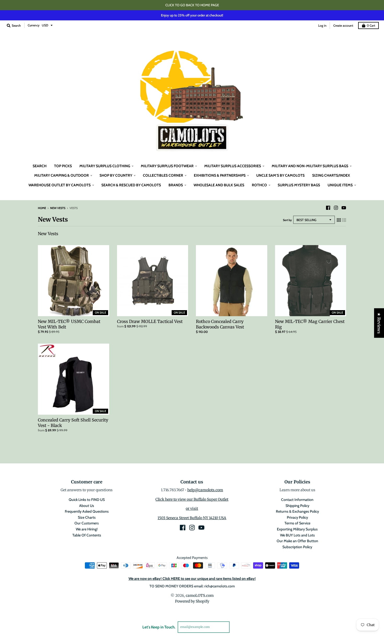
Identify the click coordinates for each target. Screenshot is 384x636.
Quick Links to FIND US (87, 499)
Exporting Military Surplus (297, 529)
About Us (86, 505)
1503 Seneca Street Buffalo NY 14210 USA (192, 518)
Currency (33, 25)
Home (42, 208)
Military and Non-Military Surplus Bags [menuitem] (310, 166)
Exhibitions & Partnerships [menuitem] (220, 175)
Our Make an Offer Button (297, 541)
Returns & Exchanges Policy (297, 511)
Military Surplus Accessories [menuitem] (232, 166)
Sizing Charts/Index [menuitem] (331, 175)
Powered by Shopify (192, 601)
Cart (371, 25)
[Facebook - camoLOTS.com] (328, 207)
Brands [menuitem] (175, 185)
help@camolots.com (205, 490)
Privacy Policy (297, 517)
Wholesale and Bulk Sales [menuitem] (219, 185)
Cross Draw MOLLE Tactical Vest (150, 321)
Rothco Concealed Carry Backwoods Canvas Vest (220, 324)
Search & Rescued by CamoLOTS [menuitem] (131, 185)
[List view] (344, 220)
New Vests (57, 208)
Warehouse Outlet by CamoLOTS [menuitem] (59, 185)
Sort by (287, 220)
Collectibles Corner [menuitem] (163, 175)
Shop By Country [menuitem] (116, 175)
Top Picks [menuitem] (63, 166)
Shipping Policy (297, 505)
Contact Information (297, 499)
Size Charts (87, 517)
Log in (322, 25)
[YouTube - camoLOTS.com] (343, 207)
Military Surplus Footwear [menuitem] (167, 166)
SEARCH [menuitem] (39, 166)
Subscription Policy (297, 547)
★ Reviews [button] (379, 323)
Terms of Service (297, 523)
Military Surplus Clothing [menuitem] (104, 166)
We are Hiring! (86, 529)
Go (236, 627)
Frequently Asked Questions (87, 511)
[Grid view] (339, 220)
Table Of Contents (86, 535)
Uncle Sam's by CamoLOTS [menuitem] (280, 175)
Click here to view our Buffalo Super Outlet (191, 499)
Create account (343, 25)
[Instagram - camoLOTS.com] (336, 207)
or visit (192, 508)
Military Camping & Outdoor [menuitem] (61, 175)
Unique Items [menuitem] (340, 185)
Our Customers (86, 523)
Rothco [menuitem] (259, 185)
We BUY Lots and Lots (297, 535)
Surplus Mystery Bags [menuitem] (299, 185)
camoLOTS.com (200, 595)
